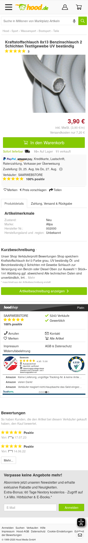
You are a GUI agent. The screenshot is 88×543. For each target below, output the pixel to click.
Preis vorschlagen (34, 189)
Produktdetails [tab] (14, 203)
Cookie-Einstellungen (60, 531)
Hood (6, 31)
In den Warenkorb (46, 142)
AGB (48, 346)
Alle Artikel (57, 338)
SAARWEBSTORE (16, 315)
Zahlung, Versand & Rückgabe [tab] (51, 203)
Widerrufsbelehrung (17, 351)
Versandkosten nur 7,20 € (67, 132)
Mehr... (8, 460)
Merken (12, 189)
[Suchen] (82, 21)
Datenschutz (63, 346)
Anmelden (71, 507)
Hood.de (31, 7)
